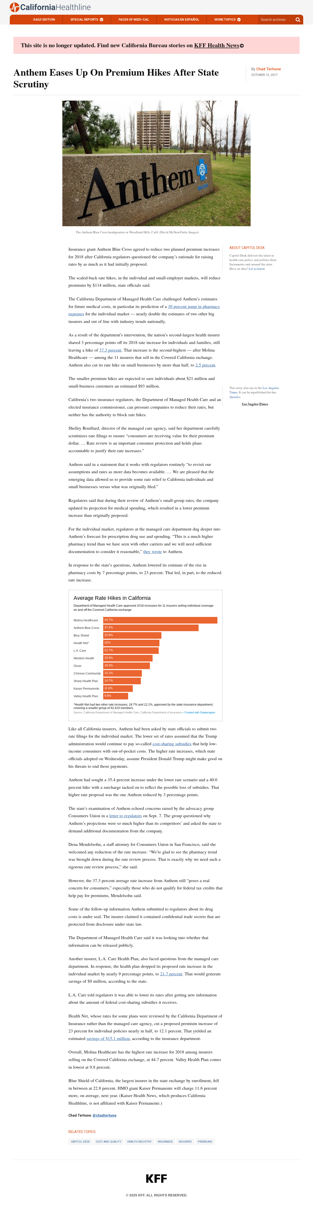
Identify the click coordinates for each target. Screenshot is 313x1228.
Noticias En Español (181, 19)
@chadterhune (104, 1115)
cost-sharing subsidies (172, 743)
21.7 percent (171, 974)
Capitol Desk (80, 1141)
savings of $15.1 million (108, 1038)
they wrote (152, 551)
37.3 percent (110, 350)
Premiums (205, 1141)
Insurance (165, 1141)
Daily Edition (44, 19)
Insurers (185, 1141)
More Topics (224, 19)
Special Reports (84, 19)
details (234, 397)
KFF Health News (216, 45)
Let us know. (257, 268)
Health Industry (139, 1141)
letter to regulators (125, 815)
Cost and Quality (108, 1141)
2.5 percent (205, 365)
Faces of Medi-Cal (134, 19)
